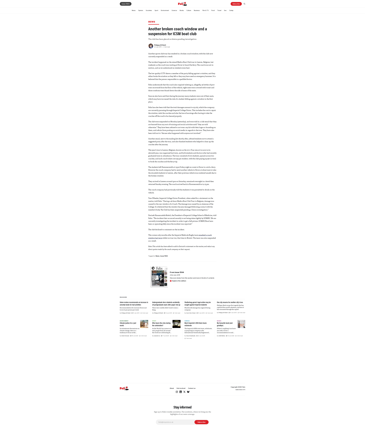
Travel (219, 10)
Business (197, 10)
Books (182, 10)
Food (213, 10)
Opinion (140, 10)
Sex (225, 10)
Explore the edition (179, 281)
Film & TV (205, 10)
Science (174, 10)
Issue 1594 (164, 256)
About (172, 388)
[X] (184, 392)
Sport (156, 10)
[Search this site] (244, 3)
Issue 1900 (125, 4)
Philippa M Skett (160, 45)
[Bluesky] (188, 392)
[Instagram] (177, 392)
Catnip (231, 10)
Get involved (181, 388)
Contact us (191, 388)
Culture (188, 10)
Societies (149, 10)
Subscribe (236, 4)
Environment (165, 10)
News (134, 10)
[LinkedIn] (180, 392)
